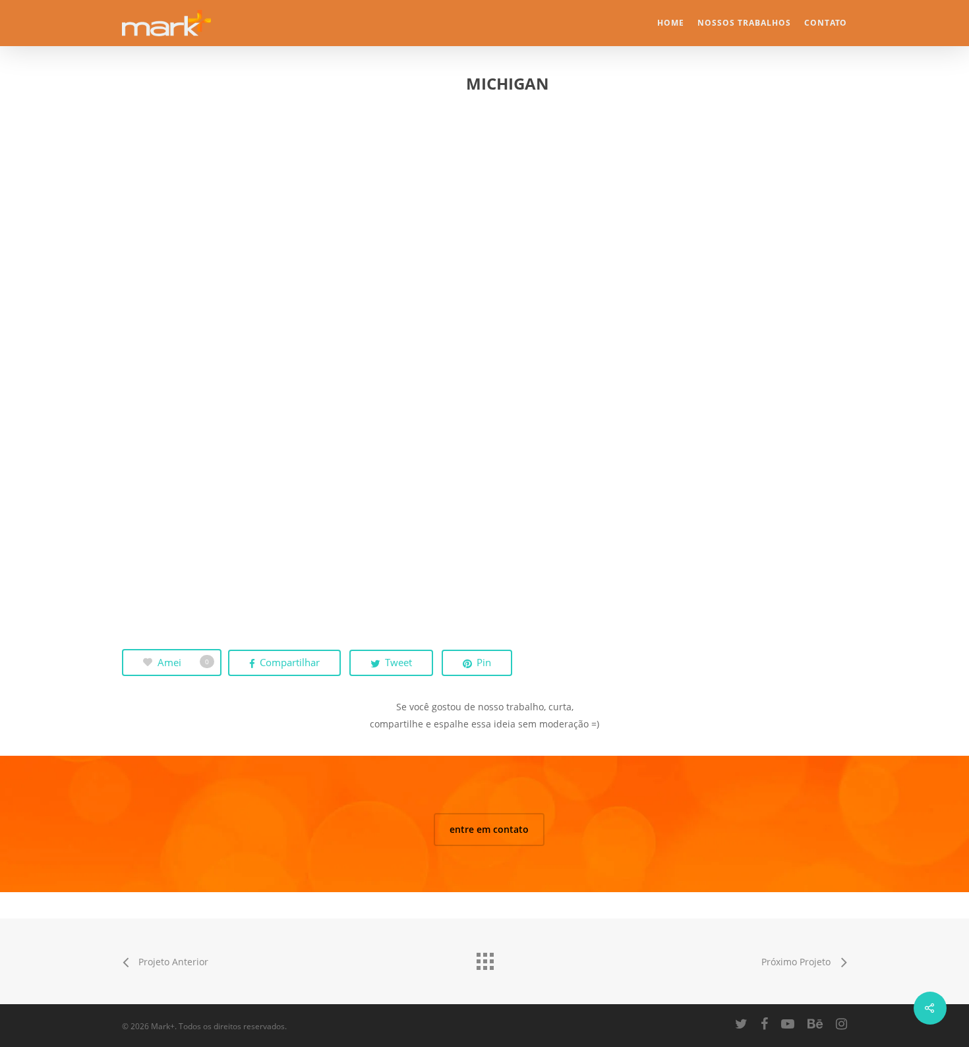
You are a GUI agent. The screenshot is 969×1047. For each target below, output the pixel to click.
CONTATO (825, 23)
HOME (670, 23)
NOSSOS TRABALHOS (744, 23)
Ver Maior (236, 215)
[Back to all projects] (484, 958)
